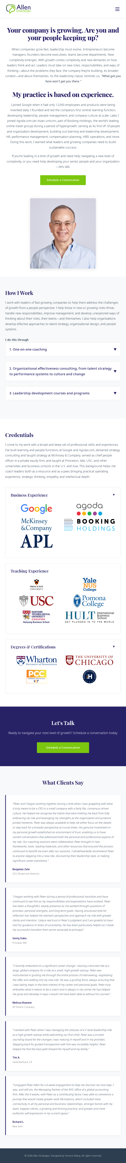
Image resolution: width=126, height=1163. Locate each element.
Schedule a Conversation (63, 180)
